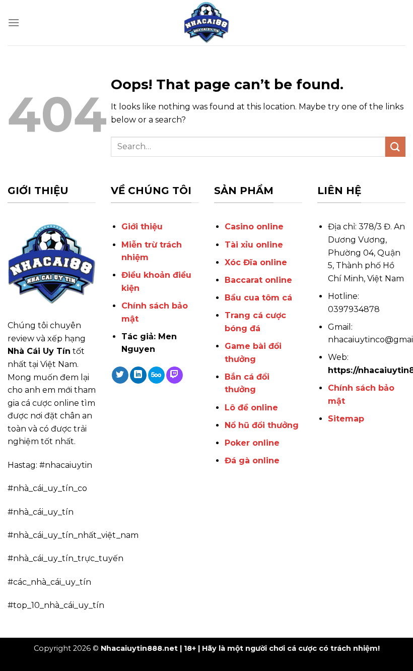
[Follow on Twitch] (174, 375)
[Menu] (14, 22)
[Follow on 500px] (156, 375)
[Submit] (395, 146)
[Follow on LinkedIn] (138, 375)
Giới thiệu (142, 226)
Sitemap (346, 418)
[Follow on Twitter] (120, 375)
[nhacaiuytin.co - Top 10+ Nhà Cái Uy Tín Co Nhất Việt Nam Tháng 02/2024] (206, 22)
